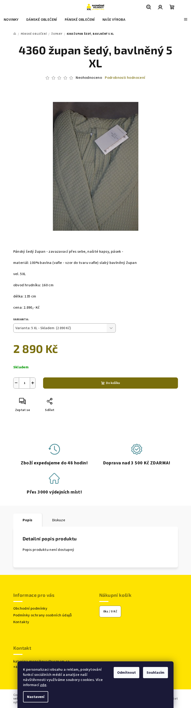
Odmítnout (126, 672)
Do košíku (113, 383)
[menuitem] (11, 19)
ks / (110, 611)
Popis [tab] (28, 520)
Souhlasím (155, 672)
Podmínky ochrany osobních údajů (42, 615)
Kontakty (21, 622)
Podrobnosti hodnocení (125, 77)
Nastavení (35, 696)
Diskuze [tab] (58, 520)
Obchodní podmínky (30, 608)
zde (43, 684)
